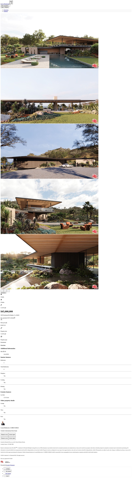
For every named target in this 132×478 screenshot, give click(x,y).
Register (6, 7)
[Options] (2, 291)
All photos (3, 292)
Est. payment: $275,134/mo (7, 318)
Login (2, 7)
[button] (66, 41)
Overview (6, 10)
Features (6, 11)
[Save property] (5, 291)
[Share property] (8, 291)
